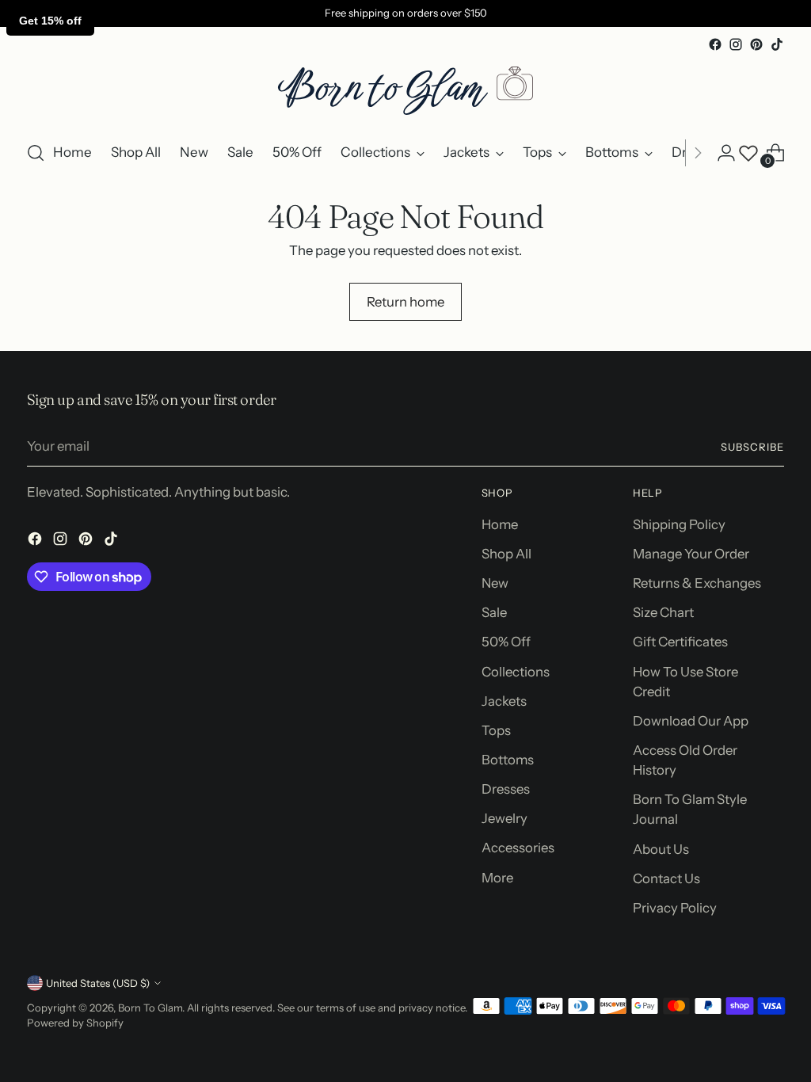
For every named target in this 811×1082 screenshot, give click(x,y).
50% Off (506, 642)
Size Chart (663, 612)
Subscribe (752, 446)
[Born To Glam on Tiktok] (777, 44)
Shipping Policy (679, 524)
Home (500, 524)
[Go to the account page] (726, 153)
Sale (494, 612)
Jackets (504, 701)
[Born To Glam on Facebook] (715, 44)
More (497, 878)
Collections (516, 672)
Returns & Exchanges (697, 583)
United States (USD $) (98, 983)
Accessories (518, 847)
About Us (661, 849)
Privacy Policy (675, 908)
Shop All (506, 554)
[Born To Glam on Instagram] (736, 44)
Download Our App (690, 721)
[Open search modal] (35, 153)
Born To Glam (150, 1007)
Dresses (506, 789)
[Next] (698, 153)
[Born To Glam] (405, 90)
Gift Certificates (680, 642)
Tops (496, 730)
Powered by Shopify (75, 1022)
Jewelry (504, 818)
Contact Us (666, 878)
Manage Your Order (691, 554)
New (495, 583)
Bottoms (508, 760)
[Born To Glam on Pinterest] (756, 44)
